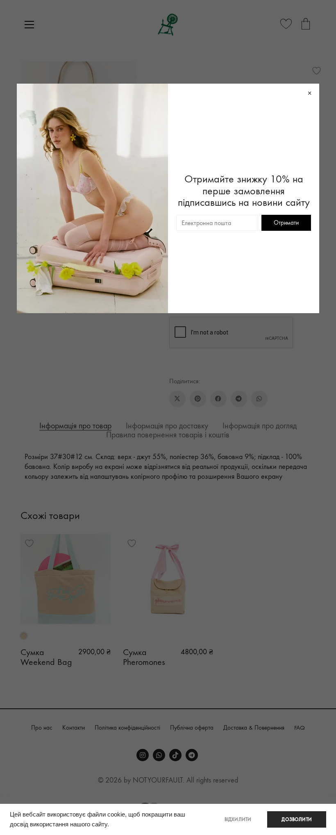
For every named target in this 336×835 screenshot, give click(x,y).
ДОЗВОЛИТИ (297, 819)
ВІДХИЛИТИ (238, 819)
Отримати (286, 222)
